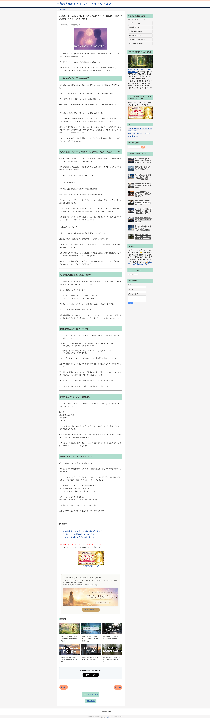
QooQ (108, 717)
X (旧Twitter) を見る (91, 675)
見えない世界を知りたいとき (137, 39)
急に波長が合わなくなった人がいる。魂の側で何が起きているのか (143, 237)
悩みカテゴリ (91, 701)
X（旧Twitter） (134, 136)
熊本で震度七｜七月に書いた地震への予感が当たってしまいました (143, 160)
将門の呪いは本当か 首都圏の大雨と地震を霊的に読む (143, 202)
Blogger (109, 711)
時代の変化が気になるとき (136, 43)
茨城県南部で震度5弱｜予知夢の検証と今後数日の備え (143, 220)
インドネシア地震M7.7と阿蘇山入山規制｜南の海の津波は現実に (143, 211)
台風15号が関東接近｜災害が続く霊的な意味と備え (143, 185)
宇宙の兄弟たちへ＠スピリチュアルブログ (84, 3)
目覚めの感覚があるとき (135, 31)
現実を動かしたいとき (135, 35)
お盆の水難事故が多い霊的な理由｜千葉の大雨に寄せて (143, 194)
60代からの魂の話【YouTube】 (140, 133)
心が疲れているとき (134, 23)
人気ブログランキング (91, 566)
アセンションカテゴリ (91, 695)
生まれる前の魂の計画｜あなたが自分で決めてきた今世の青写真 (143, 228)
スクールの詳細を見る (91, 609)
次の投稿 (63, 687)
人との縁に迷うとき (134, 27)
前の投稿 (118, 687)
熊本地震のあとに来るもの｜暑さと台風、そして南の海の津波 (143, 177)
